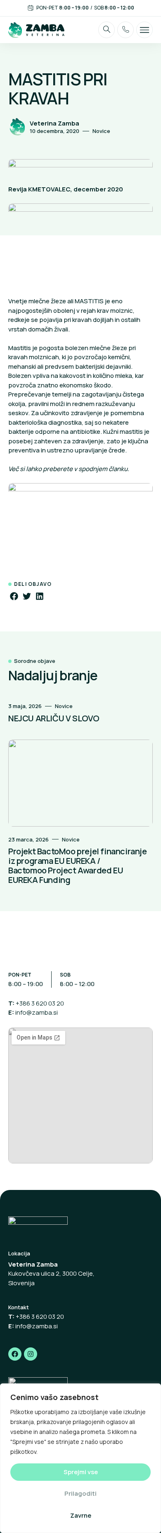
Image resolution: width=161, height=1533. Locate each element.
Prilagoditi (80, 1493)
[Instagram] (30, 1354)
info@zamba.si (36, 1012)
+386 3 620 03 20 (40, 1003)
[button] (13, 596)
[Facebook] (14, 1354)
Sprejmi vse (81, 1472)
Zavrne (80, 1515)
